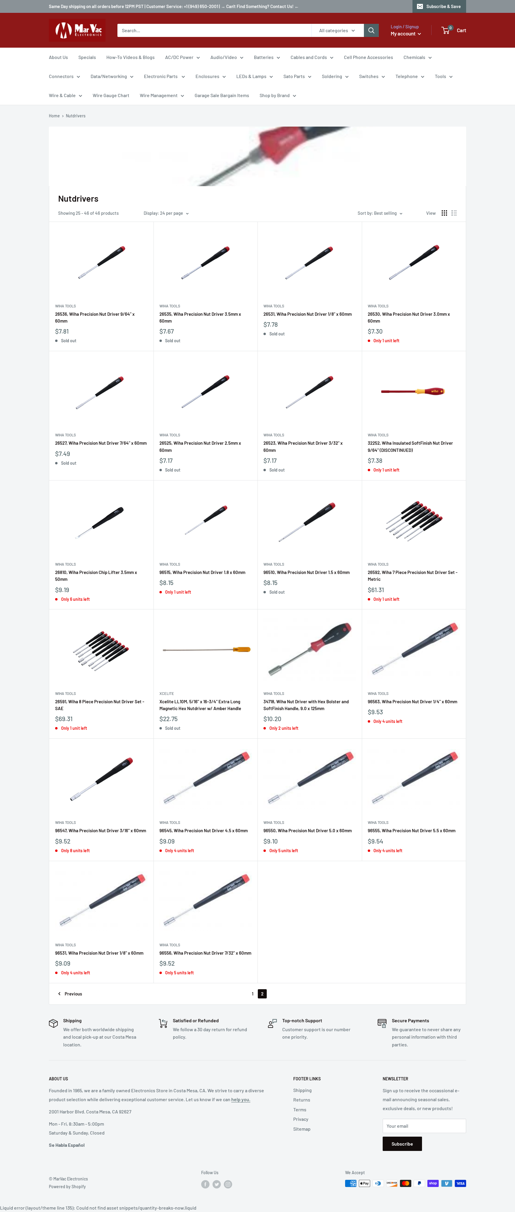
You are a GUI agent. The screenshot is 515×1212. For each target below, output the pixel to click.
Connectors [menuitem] (61, 76)
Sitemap (302, 1129)
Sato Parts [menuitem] (294, 76)
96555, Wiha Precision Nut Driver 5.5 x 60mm (411, 830)
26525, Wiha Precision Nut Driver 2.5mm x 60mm (200, 446)
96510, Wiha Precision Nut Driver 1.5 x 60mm (306, 572)
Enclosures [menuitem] (207, 76)
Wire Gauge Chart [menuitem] (111, 95)
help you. (240, 1099)
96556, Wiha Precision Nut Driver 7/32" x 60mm (205, 953)
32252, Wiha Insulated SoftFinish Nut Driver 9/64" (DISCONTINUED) (410, 446)
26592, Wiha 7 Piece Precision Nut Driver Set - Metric (412, 576)
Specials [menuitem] (87, 57)
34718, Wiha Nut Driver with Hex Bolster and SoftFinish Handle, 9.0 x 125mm (306, 705)
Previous (73, 993)
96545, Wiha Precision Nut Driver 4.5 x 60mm (203, 830)
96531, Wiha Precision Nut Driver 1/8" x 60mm (99, 953)
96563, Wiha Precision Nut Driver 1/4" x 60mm (412, 701)
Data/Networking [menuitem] (109, 76)
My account (403, 33)
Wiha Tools (65, 306)
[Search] (371, 30)
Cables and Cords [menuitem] (309, 57)
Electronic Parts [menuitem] (161, 76)
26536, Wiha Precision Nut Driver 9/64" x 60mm (95, 317)
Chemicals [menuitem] (414, 57)
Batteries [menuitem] (264, 57)
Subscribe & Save (443, 6)
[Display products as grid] (444, 213)
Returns (301, 1099)
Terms (299, 1109)
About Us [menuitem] (58, 57)
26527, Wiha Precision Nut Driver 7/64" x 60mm (101, 443)
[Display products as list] (454, 213)
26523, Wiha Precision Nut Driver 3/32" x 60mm (303, 446)
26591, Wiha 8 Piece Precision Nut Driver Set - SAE (99, 705)
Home (54, 115)
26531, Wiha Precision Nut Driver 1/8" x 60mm (307, 314)
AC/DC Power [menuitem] (179, 57)
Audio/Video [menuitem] (223, 57)
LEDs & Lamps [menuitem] (251, 76)
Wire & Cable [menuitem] (62, 95)
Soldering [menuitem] (332, 76)
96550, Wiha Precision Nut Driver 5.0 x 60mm (307, 830)
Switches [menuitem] (369, 76)
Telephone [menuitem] (406, 76)
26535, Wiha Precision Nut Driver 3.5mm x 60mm (200, 317)
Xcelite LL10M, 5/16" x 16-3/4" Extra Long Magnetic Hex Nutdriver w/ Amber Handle (200, 705)
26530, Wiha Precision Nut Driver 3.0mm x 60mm (409, 317)
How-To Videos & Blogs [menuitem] (130, 57)
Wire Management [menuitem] (159, 95)
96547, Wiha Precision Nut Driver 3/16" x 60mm (100, 830)
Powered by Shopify (67, 1186)
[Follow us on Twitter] (216, 1184)
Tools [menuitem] (440, 76)
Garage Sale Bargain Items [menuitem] (222, 95)
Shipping (302, 1090)
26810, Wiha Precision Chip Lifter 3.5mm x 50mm (96, 576)
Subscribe (402, 1143)
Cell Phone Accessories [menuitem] (368, 57)
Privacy (300, 1119)
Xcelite (166, 693)
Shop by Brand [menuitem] (275, 95)
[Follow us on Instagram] (228, 1184)
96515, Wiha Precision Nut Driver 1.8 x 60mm (202, 572)
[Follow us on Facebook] (205, 1184)
